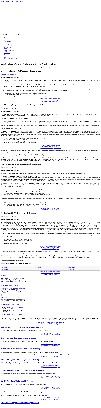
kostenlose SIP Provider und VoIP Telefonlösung (20, 349)
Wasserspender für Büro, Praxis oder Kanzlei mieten (22, 370)
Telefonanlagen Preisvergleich (50, 333)
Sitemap (21, 1)
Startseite (3, 1)
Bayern (5, 51)
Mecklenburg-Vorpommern (10, 58)
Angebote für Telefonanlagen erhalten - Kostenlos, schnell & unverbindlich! (50, 354)
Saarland (6, 38)
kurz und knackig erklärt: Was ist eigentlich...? (20, 403)
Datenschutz (15, 1)
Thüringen (6, 44)
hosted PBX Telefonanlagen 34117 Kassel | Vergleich (22, 327)
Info (5, 60)
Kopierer (37, 269)
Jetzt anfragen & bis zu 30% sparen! (50, 100)
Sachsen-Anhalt (8, 45)
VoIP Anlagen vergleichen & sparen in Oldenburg (13, 288)
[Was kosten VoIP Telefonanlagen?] (50, 324)
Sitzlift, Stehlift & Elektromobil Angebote (17, 381)
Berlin (5, 54)
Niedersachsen (7, 47)
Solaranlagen (5, 269)
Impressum (8, 1)
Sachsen (6, 40)
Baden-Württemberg (9, 50)
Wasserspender (71, 267)
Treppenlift (4, 267)
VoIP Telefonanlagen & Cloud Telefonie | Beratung (21, 392)
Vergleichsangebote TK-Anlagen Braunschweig (13, 278)
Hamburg (6, 57)
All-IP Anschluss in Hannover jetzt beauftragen (12, 307)
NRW (5, 37)
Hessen (5, 48)
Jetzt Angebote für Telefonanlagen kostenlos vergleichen (50, 322)
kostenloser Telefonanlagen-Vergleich (50, 344)
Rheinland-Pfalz (8, 41)
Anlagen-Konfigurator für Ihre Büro (50, 365)
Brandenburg (7, 53)
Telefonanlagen (71, 269)
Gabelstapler (38, 267)
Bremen (6, 55)
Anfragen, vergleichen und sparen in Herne (18, 338)
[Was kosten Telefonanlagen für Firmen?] (50, 67)
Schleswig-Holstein (8, 43)
